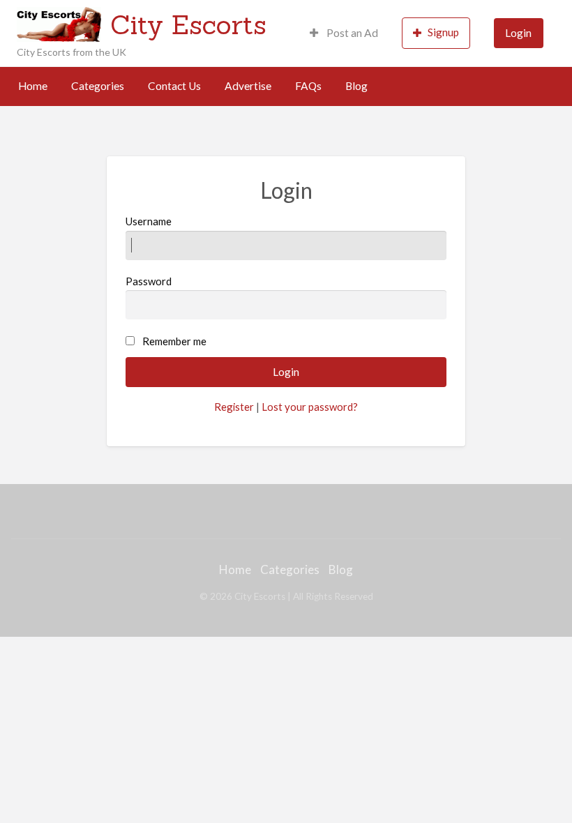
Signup (443, 32)
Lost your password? (310, 406)
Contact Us (174, 86)
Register (234, 406)
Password (149, 281)
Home (32, 86)
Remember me (174, 341)
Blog (356, 86)
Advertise (248, 86)
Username (149, 221)
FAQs (308, 86)
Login (518, 33)
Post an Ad (351, 33)
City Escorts (188, 24)
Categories (97, 86)
